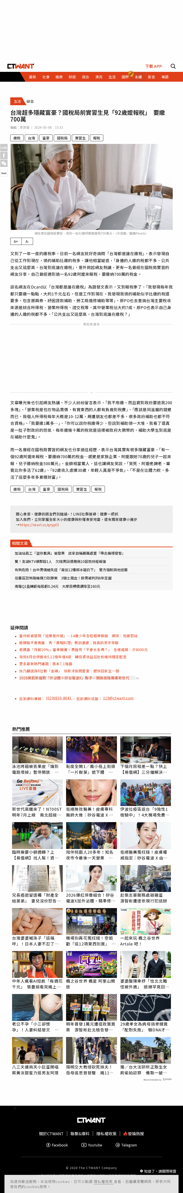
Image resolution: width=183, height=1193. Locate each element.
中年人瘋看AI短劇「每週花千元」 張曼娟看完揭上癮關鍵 (37, 984)
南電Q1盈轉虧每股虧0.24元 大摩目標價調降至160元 (57, 586)
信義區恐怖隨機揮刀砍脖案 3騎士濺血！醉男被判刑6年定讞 (63, 578)
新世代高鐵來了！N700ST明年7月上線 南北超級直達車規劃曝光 (37, 812)
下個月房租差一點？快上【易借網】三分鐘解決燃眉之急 (143, 769)
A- (27, 241)
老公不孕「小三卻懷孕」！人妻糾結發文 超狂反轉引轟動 (35, 1027)
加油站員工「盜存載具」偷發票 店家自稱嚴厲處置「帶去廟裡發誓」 (70, 553)
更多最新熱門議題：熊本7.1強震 (45, 663)
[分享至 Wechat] (4, 163)
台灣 (31, 138)
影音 (151, 77)
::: (15, 83)
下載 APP (153, 66)
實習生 (80, 138)
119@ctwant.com (118, 698)
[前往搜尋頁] (173, 66)
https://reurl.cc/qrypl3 (39, 524)
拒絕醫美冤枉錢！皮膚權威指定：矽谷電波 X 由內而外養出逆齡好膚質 (144, 855)
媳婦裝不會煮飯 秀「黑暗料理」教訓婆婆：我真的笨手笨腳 (69, 642)
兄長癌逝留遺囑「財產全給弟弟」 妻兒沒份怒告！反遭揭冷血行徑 (36, 898)
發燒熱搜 (135, 1133)
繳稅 (17, 138)
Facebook (60, 1145)
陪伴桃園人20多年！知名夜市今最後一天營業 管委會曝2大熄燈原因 (90, 855)
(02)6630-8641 (59, 698)
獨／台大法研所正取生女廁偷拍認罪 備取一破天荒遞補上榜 (143, 1069)
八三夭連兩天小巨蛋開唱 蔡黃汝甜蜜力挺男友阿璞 (37, 1069)
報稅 (96, 138)
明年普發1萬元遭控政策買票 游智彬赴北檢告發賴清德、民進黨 (90, 1027)
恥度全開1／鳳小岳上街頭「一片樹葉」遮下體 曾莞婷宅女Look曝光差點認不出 (90, 769)
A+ (16, 241)
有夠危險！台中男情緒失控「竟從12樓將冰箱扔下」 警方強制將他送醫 (71, 569)
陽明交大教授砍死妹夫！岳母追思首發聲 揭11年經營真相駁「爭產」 (90, 1069)
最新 (32, 77)
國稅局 (62, 138)
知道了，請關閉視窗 (160, 1171)
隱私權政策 (104, 1181)
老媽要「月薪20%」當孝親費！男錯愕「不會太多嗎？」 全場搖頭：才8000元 (83, 649)
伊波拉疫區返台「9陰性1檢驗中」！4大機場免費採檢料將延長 (145, 812)
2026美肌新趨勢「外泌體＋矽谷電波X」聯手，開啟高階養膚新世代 (74, 678)
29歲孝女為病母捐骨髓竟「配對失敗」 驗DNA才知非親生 (145, 1027)
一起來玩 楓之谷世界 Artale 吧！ (140, 941)
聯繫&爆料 (80, 1133)
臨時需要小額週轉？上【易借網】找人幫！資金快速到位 (35, 855)
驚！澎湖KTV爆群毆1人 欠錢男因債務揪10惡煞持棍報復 (60, 561)
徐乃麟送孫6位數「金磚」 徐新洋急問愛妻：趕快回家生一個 (69, 670)
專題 (164, 77)
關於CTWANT (51, 1133)
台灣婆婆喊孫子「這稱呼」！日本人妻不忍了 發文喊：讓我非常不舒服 (35, 941)
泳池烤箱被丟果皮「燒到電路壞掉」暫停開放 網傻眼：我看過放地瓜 (35, 769)
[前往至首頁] (20, 66)
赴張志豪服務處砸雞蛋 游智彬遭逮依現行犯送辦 (143, 898)
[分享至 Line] (4, 147)
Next (3, 173)
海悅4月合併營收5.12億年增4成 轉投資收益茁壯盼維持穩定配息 (73, 656)
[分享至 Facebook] (4, 155)
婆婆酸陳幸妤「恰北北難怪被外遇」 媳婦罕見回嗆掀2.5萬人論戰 (144, 984)
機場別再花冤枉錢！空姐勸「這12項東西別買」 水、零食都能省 (89, 941)
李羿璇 (24, 127)
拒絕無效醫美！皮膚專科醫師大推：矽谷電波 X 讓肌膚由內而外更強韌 (89, 812)
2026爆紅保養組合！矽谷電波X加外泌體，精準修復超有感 (90, 898)
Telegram (129, 1145)
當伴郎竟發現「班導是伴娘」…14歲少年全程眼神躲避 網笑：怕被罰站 (78, 635)
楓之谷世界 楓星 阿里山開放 (90, 984)
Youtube (95, 1145)
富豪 (46, 138)
